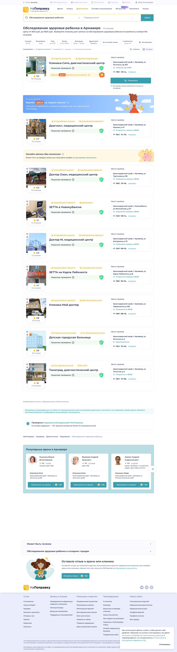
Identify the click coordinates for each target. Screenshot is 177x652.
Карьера (26, 609)
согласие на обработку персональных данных (143, 635)
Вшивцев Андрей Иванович (90, 458)
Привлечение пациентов (87, 601)
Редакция (27, 623)
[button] (52, 17)
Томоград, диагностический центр (73, 370)
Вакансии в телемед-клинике (112, 610)
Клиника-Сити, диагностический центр (77, 63)
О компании (28, 601)
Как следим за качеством (113, 618)
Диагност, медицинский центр (71, 125)
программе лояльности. (126, 568)
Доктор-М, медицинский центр (71, 239)
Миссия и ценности (31, 612)
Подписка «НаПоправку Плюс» (113, 623)
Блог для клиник (83, 616)
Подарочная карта (111, 635)
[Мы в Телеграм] (142, 587)
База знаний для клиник (87, 627)
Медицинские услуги (138, 609)
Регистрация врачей (85, 609)
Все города (134, 619)
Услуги (70, 9)
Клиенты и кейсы (84, 619)
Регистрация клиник (85, 605)
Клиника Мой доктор (64, 304)
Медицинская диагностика (141, 605)
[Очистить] (79, 17)
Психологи (134, 9)
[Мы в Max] (152, 587)
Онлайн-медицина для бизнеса (112, 629)
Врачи (60, 9)
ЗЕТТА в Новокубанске (65, 207)
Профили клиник (137, 616)
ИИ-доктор (121, 9)
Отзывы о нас (28, 616)
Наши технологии (110, 615)
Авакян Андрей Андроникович (132, 458)
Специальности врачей (139, 601)
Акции (146, 9)
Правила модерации (85, 623)
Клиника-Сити (36, 473)
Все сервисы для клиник (87, 612)
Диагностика (82, 9)
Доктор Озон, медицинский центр (73, 174)
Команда (107, 605)
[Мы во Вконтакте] (147, 587)
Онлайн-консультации (102, 9)
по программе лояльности (84, 158)
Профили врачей (137, 612)
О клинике (107, 601)
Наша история (29, 605)
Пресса (26, 619)
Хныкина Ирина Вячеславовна (46, 458)
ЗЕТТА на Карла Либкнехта (68, 272)
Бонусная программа (59, 611)
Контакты (27, 627)
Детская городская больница (70, 337)
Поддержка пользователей (61, 615)
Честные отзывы (56, 608)
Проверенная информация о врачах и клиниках (61, 602)
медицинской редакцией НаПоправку (63, 423)
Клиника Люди (122, 473)
